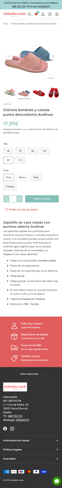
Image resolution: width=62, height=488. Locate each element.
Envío (24, 129)
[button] (49, 14)
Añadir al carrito (42, 198)
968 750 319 (18, 6)
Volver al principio (29, 374)
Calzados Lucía (16, 480)
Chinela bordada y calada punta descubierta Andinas (34, 24)
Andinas (7, 104)
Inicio (5, 24)
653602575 (44, 6)
